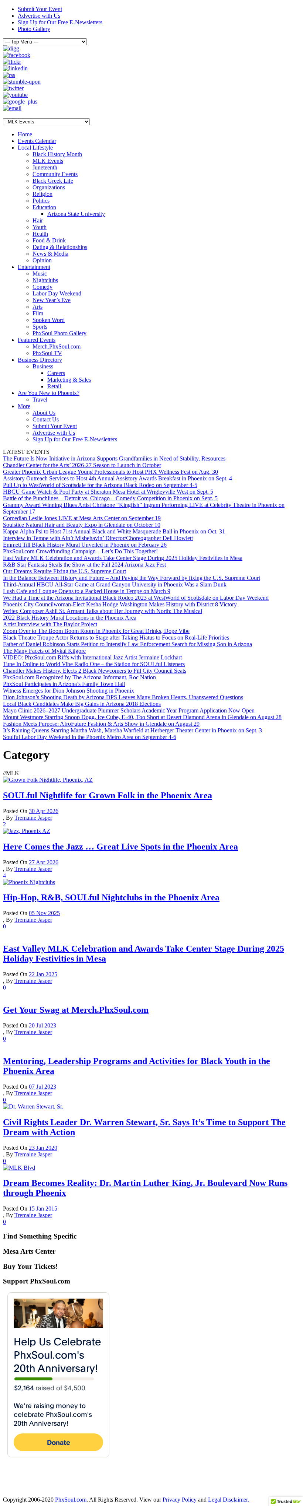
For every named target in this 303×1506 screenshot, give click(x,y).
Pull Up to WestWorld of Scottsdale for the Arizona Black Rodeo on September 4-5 (100, 485)
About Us (44, 413)
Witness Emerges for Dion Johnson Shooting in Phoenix (68, 690)
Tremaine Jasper (33, 818)
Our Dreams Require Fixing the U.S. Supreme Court (64, 571)
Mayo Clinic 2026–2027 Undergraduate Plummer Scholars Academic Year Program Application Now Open (129, 710)
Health (40, 234)
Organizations (49, 187)
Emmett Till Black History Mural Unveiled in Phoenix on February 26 (85, 545)
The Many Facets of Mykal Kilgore (44, 651)
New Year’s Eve (52, 300)
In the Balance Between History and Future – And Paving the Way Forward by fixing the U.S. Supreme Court (131, 578)
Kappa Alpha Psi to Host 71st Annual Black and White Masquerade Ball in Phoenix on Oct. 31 (114, 531)
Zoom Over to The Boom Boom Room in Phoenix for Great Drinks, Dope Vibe (96, 631)
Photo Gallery (34, 29)
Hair (38, 220)
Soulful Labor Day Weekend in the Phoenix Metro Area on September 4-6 (89, 737)
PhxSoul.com (70, 1499)
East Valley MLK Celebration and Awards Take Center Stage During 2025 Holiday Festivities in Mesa (122, 558)
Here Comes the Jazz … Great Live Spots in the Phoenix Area (120, 846)
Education (44, 207)
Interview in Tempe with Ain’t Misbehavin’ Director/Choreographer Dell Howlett (98, 538)
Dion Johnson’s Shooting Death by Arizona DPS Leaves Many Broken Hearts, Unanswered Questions (123, 697)
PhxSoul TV (47, 353)
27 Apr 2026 (43, 862)
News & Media (50, 254)
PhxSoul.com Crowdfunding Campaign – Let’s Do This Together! (80, 551)
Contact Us (46, 419)
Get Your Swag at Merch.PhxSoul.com (76, 1010)
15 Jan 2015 (43, 1208)
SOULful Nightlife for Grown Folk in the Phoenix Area (107, 795)
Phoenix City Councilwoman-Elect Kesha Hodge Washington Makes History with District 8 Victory (120, 604)
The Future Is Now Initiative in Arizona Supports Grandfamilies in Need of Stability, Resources (114, 458)
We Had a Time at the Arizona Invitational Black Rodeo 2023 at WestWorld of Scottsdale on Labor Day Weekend (136, 598)
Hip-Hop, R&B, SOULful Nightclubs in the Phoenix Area (111, 897)
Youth (40, 227)
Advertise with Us (39, 16)
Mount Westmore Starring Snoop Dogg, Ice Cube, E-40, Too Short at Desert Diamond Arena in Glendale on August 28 (142, 717)
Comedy (42, 287)
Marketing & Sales (69, 379)
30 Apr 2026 (43, 811)
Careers (56, 373)
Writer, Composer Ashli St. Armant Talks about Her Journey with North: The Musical (102, 611)
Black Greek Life (53, 181)
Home (25, 134)
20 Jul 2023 (42, 1025)
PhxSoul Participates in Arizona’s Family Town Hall (64, 684)
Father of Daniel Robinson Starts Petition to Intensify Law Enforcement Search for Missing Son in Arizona (127, 644)
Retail (54, 386)
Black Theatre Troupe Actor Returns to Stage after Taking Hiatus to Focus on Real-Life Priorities (116, 637)
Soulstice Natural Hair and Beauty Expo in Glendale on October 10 (81, 525)
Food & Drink (49, 240)
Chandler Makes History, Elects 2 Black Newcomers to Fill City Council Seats (94, 671)
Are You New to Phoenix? (48, 393)
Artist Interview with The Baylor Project (50, 624)
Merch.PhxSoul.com (57, 346)
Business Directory (40, 360)
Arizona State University (76, 214)
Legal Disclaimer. (228, 1499)
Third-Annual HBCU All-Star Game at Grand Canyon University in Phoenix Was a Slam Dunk (115, 584)
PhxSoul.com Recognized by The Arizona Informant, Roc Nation (79, 677)
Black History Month (57, 154)
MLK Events (48, 161)
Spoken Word (49, 320)
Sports (40, 326)
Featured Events (36, 340)
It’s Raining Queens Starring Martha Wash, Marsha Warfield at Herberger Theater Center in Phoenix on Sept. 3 (132, 730)
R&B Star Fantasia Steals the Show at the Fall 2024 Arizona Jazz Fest (84, 564)
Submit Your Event (40, 9)
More (24, 406)
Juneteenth (45, 167)
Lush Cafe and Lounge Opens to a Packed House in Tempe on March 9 (86, 591)
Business (43, 366)
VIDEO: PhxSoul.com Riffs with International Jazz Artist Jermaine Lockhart (92, 657)
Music (40, 273)
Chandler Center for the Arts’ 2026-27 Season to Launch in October (82, 465)
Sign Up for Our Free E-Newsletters (60, 22)
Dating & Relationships (60, 247)
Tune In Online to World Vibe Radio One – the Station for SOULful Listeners (94, 664)
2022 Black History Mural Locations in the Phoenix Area (69, 617)
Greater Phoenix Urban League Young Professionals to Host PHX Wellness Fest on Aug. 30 (110, 472)
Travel (40, 399)
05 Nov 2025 (44, 913)
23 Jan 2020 (43, 1148)
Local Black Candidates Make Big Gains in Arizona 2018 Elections (82, 704)
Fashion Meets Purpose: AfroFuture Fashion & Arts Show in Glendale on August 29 (101, 724)
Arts (37, 307)
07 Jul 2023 (42, 1086)
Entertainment (34, 267)
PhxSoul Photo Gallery (59, 333)
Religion (42, 194)
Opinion (42, 260)
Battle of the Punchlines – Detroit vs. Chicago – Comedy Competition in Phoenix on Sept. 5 (110, 498)
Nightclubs (45, 280)
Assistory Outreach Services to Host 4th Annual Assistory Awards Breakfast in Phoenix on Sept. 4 (117, 478)
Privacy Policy (180, 1499)
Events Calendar (37, 141)
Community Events (55, 174)
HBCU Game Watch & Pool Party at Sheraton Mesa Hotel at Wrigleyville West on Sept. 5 (108, 491)
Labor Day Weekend (57, 293)
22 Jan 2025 (43, 974)
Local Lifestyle (35, 147)
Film (38, 313)
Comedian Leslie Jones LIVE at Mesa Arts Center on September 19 (82, 518)
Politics (41, 200)
